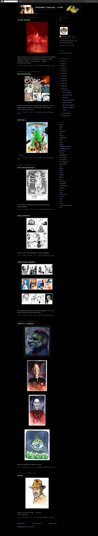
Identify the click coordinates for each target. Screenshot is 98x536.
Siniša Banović (64, 185)
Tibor (61, 199)
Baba (61, 127)
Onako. (20, 475)
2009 (63, 83)
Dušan (61, 142)
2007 (63, 88)
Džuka (61, 144)
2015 (63, 68)
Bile (61, 129)
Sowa (61, 190)
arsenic (62, 124)
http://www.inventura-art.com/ (25, 109)
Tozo (61, 207)
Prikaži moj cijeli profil (67, 45)
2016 (63, 66)
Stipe (61, 192)
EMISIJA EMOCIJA (65, 146)
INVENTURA (63, 155)
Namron (62, 175)
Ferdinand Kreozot (65, 148)
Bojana (61, 135)
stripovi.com (63, 194)
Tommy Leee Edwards (66, 205)
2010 (63, 81)
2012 (63, 76)
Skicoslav (62, 188)
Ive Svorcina (63, 159)
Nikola (61, 177)
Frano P (62, 153)
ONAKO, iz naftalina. (25, 324)
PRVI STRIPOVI (23, 216)
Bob (61, 133)
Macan (61, 168)
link (60, 19)
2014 (63, 71)
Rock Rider (63, 183)
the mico (62, 196)
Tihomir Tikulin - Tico (49, 7)
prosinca (65, 90)
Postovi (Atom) (30, 526)
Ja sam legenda (23, 20)
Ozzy (61, 179)
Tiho (61, 201)
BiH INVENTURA (24, 74)
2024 (63, 61)
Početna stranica (37, 523)
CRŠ (61, 140)
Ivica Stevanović (64, 162)
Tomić (61, 203)
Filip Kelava (63, 151)
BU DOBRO (63, 138)
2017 (63, 63)
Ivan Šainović (63, 157)
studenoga (66, 113)
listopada (65, 115)
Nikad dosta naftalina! (26, 262)
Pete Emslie (63, 181)
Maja (61, 170)
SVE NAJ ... (22, 120)
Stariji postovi (53, 523)
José (61, 166)
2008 (63, 86)
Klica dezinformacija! (26, 168)
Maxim (61, 172)
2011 (63, 78)
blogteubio (62, 131)
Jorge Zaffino (63, 164)
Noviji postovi (21, 523)
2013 (63, 73)
